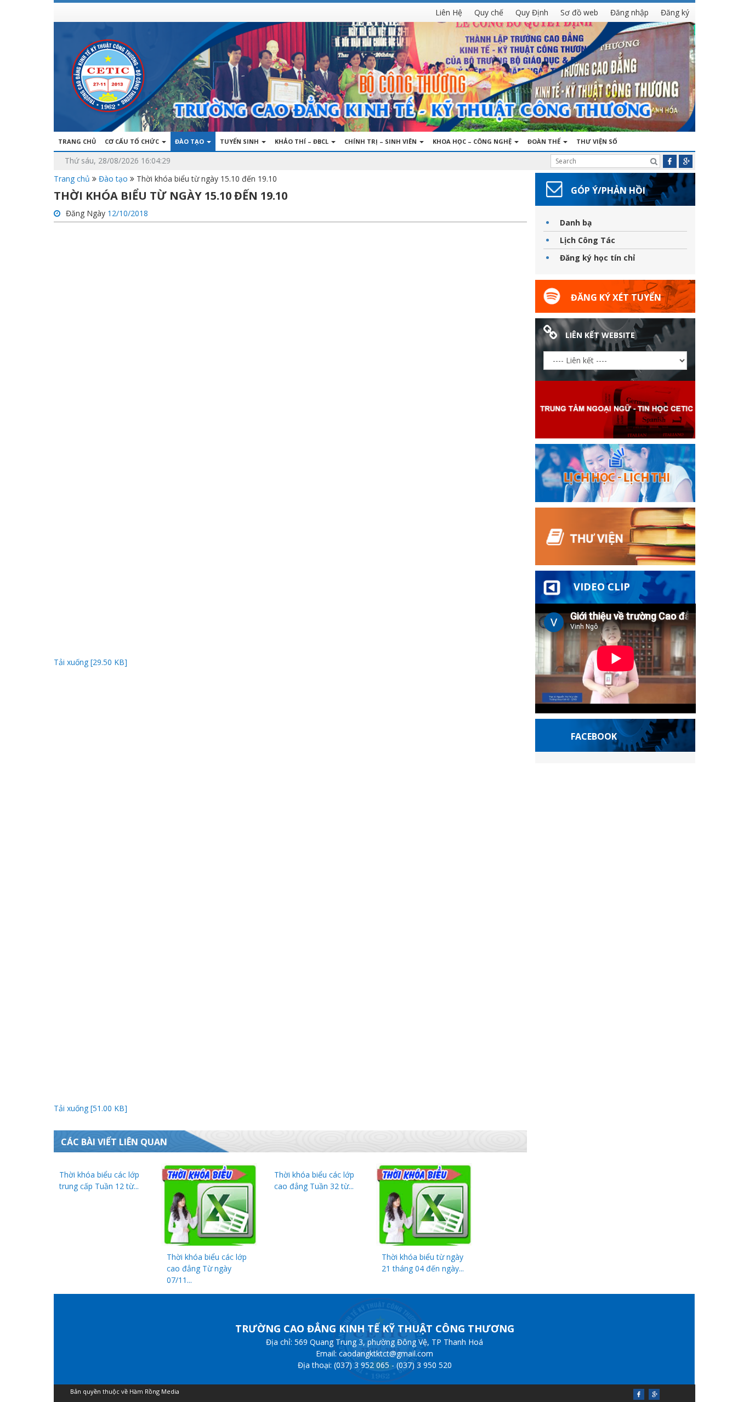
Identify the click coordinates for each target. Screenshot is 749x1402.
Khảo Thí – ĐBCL (302, 141)
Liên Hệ (448, 12)
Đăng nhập (629, 12)
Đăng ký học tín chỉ (597, 257)
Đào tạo (190, 141)
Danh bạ (576, 222)
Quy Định (531, 12)
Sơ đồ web (579, 12)
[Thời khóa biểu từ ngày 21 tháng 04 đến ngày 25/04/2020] (424, 1203)
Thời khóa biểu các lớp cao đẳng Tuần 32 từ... (314, 1180)
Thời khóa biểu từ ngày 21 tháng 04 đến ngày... (423, 1263)
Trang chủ (77, 141)
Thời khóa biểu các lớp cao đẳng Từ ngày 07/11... (207, 1268)
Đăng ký (675, 12)
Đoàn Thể (544, 141)
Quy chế (488, 12)
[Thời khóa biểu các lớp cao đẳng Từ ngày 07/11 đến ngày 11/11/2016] (209, 1203)
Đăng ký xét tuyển (616, 297)
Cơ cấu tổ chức (133, 141)
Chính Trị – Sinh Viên (381, 141)
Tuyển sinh (240, 141)
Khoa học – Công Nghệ (473, 141)
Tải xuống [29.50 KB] (90, 662)
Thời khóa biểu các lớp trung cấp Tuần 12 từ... (99, 1180)
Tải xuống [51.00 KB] (90, 1108)
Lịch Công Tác (587, 240)
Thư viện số (596, 141)
